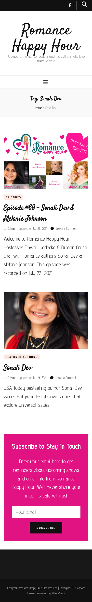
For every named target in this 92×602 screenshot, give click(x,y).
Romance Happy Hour (46, 38)
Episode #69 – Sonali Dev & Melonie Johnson (39, 213)
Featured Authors (22, 357)
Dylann (11, 228)
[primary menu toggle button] (46, 82)
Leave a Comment (66, 228)
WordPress (58, 593)
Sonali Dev (18, 368)
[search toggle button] (84, 4)
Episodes (13, 197)
